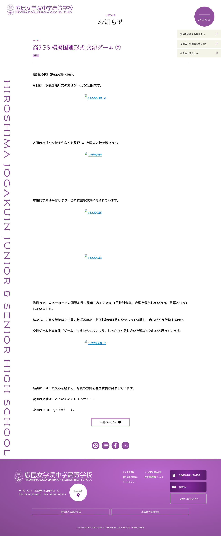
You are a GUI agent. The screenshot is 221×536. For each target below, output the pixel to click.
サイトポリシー (129, 482)
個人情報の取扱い (130, 477)
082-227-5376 (58, 494)
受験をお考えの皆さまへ (192, 34)
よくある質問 (128, 472)
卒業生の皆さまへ (189, 53)
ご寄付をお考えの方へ (188, 498)
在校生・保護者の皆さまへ (193, 43)
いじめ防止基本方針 (153, 472)
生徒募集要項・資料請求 (189, 475)
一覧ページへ (108, 422)
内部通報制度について (154, 477)
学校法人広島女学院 (71, 511)
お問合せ (183, 486)
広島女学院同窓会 (150, 511)
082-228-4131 (33, 494)
